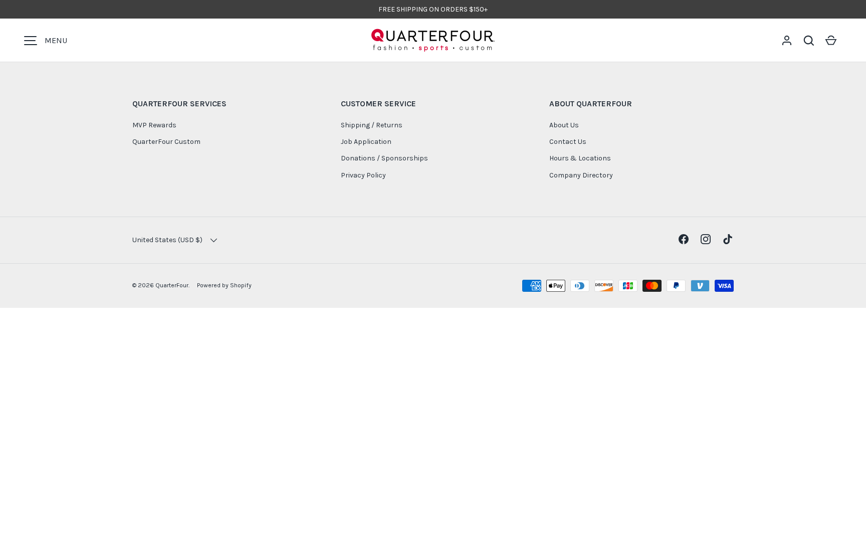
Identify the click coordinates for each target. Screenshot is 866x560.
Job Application (366, 141)
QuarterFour (171, 285)
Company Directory (581, 175)
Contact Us (567, 141)
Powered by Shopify (224, 285)
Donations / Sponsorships (384, 158)
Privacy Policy (363, 175)
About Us (564, 125)
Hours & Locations (580, 158)
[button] (809, 41)
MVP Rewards (154, 125)
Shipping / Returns (371, 125)
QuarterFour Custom (166, 141)
